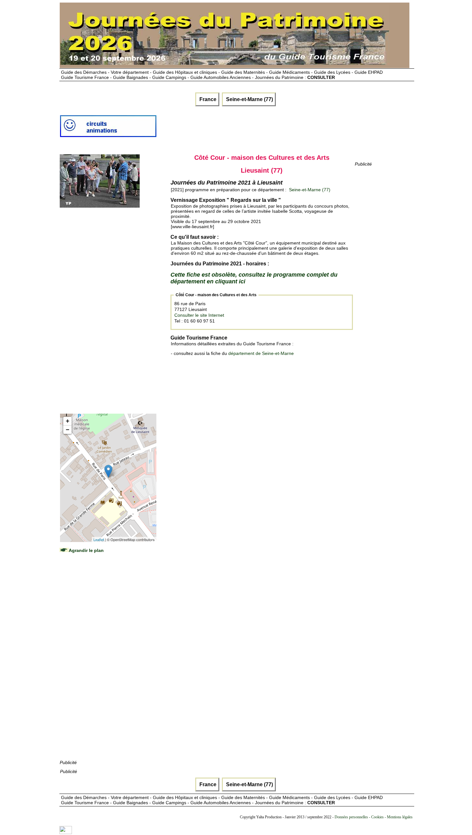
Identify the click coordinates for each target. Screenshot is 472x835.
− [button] (67, 429)
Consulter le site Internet (199, 315)
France (207, 99)
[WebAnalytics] (65, 832)
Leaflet (98, 539)
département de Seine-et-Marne (261, 353)
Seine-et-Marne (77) (249, 99)
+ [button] (67, 421)
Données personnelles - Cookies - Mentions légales (374, 817)
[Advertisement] (274, 128)
